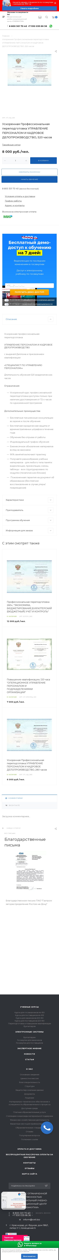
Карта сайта (29, 1174)
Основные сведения (29, 1074)
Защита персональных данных (30, 1090)
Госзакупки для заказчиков (29, 1040)
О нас (29, 1069)
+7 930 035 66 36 (37, 26)
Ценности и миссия (30, 1078)
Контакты (29, 1163)
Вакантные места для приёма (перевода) (29, 1124)
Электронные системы (29, 1032)
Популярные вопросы (29, 1135)
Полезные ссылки (29, 1139)
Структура (29, 1086)
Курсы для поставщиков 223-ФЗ (29, 1021)
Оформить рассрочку (29, 172)
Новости (29, 1054)
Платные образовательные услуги (29, 1112)
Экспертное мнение (29, 1048)
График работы (13, 201)
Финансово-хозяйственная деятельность (29, 1120)
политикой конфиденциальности (37, 304)
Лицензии (29, 1098)
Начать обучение (29, 179)
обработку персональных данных (38, 300)
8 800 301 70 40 (18, 26)
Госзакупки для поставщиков (29, 1043)
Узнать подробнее (29, 8)
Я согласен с (31, 304)
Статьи (29, 1059)
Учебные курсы (29, 1007)
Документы (29, 1094)
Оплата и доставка (29, 1149)
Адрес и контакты (15, 205)
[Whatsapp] (51, 26)
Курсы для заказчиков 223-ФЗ (29, 1018)
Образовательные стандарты (29, 1128)
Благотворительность (29, 1082)
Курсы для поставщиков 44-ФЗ (29, 1015)
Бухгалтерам (29, 1037)
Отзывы (29, 1131)
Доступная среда (29, 1108)
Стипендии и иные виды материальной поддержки (29, 1116)
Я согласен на (32, 300)
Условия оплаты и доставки (20, 196)
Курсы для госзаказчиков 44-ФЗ (29, 1012)
